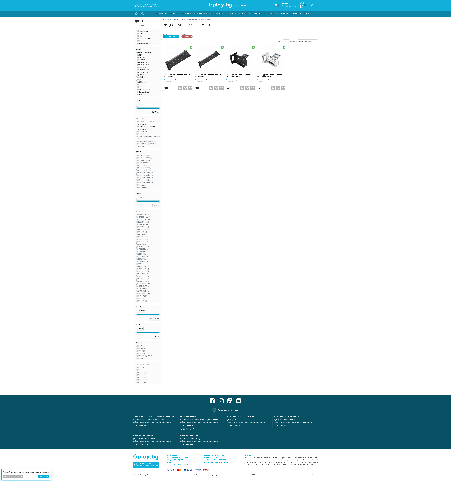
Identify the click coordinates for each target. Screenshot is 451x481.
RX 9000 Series (145, 160)
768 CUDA (143, 242)
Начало (166, 20)
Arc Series (143, 187)
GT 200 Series (144, 165)
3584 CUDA (143, 261)
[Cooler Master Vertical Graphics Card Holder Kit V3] (240, 59)
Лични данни (8, 476)
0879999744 (189, 425)
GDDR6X (142, 380)
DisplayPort (143, 348)
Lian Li (141, 80)
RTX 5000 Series (145, 183)
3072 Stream (144, 224)
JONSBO (142, 75)
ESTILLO (142, 67)
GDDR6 (142, 377)
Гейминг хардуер (179, 20)
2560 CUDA (143, 257)
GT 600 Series (144, 168)
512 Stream (143, 215)
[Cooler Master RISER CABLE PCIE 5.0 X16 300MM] (209, 59)
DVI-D (141, 351)
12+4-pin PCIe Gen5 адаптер (149, 137)
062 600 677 (235, 425)
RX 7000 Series (145, 158)
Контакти (286, 3)
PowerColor (144, 90)
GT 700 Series (144, 170)
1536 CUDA (143, 249)
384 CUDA (143, 239)
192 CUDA (143, 237)
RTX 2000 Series (145, 178)
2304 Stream (144, 222)
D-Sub (141, 353)
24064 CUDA (144, 294)
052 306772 (282, 425)
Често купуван (144, 43)
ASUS (141, 57)
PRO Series (143, 163)
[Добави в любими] (185, 88)
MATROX (142, 82)
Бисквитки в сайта (210, 458)
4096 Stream (144, 229)
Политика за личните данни (214, 460)
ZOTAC (142, 94)
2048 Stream (144, 220)
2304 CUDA (143, 254)
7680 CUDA (143, 276)
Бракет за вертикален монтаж (147, 123)
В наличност (143, 31)
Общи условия (172, 455)
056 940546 (188, 444)
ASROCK (142, 55)
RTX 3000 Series (145, 180)
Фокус (140, 41)
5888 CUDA (143, 271)
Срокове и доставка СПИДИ (177, 464)
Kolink (141, 77)
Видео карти (194, 20)
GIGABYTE (143, 72)
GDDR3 (142, 370)
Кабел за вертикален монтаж (146, 128)
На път (141, 34)
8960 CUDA (143, 281)
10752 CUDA (143, 286)
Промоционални (144, 38)
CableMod (143, 62)
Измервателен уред (147, 141)
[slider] (159, 110)
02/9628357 (188, 429)
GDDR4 (142, 372)
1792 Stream (144, 217)
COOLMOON (143, 65)
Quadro (142, 185)
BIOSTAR (142, 60)
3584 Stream (144, 227)
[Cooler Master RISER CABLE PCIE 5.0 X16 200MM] (178, 59)
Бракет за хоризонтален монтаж (147, 145)
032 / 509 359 (142, 444)
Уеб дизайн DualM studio (309, 475)
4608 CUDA (143, 266)
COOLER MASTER (145, 53)
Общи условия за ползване (178, 458)
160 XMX (142, 298)
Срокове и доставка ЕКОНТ (213, 455)
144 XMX (142, 296)
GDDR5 (142, 375)
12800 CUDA (143, 289)
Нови (140, 36)
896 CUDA (143, 244)
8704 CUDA (143, 279)
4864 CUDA (143, 269)
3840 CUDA (143, 264)
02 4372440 (141, 425)
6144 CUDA (143, 274)
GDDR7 (142, 382)
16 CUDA (142, 232)
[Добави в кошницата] (180, 88)
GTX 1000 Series (145, 173)
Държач (142, 131)
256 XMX (142, 301)
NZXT (141, 85)
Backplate (143, 134)
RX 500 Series (144, 155)
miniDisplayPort (145, 356)
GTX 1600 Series (145, 175)
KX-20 (141, 358)
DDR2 (141, 368)
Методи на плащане (175, 460)
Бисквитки (18, 476)
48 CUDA (142, 234)
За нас (169, 462)
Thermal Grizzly (145, 92)
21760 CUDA (143, 291)
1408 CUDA (143, 247)
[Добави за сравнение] (190, 88)
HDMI (141, 346)
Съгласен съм (43, 476)
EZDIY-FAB (143, 70)
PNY (141, 87)
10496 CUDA (144, 284)
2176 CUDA (143, 252)
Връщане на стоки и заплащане (216, 462)
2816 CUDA (143, 259)
